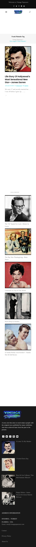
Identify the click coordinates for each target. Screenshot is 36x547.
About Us (5, 541)
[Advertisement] (18, 24)
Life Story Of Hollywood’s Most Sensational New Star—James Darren (17, 79)
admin (26, 85)
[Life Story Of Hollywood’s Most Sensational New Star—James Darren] (18, 59)
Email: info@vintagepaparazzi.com (13, 524)
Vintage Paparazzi (17, 39)
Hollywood (19, 85)
